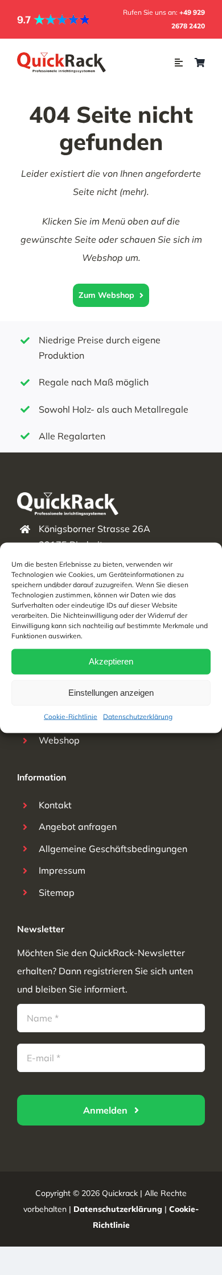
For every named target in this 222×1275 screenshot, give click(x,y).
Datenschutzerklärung (137, 716)
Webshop (59, 740)
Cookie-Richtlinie (70, 716)
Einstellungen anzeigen (111, 692)
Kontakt (55, 805)
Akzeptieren (111, 661)
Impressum (62, 870)
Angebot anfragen (78, 826)
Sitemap (57, 892)
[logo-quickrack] (62, 57)
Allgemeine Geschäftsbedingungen (113, 848)
